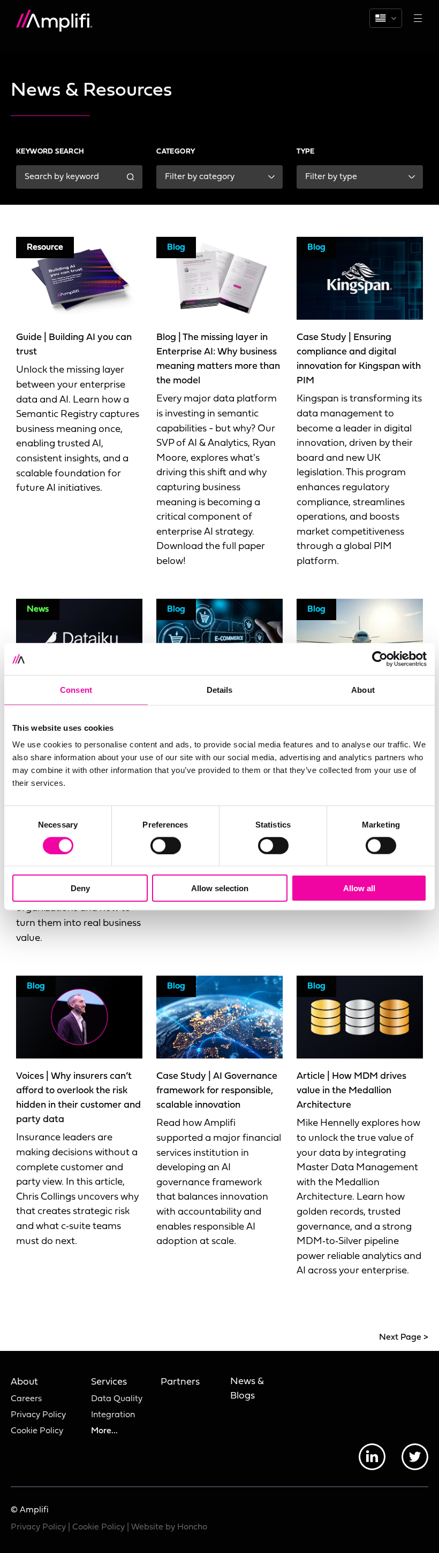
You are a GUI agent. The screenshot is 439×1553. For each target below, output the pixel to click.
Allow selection (219, 888)
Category (175, 151)
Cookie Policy (37, 1431)
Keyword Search (50, 151)
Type (305, 151)
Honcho (192, 1527)
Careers (26, 1399)
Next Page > (403, 1337)
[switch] (165, 845)
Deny (80, 888)
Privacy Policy (38, 1415)
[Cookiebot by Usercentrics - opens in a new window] (380, 659)
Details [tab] (220, 689)
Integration (113, 1415)
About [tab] (363, 689)
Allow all (359, 888)
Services (109, 1382)
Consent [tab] (76, 689)
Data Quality (116, 1399)
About (24, 1382)
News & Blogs (247, 1389)
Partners (180, 1382)
